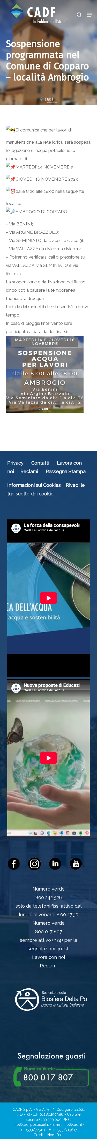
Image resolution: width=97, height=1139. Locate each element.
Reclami (29, 471)
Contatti (40, 463)
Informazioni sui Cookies (34, 485)
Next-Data (55, 1135)
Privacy (15, 463)
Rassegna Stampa (66, 471)
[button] (89, 14)
